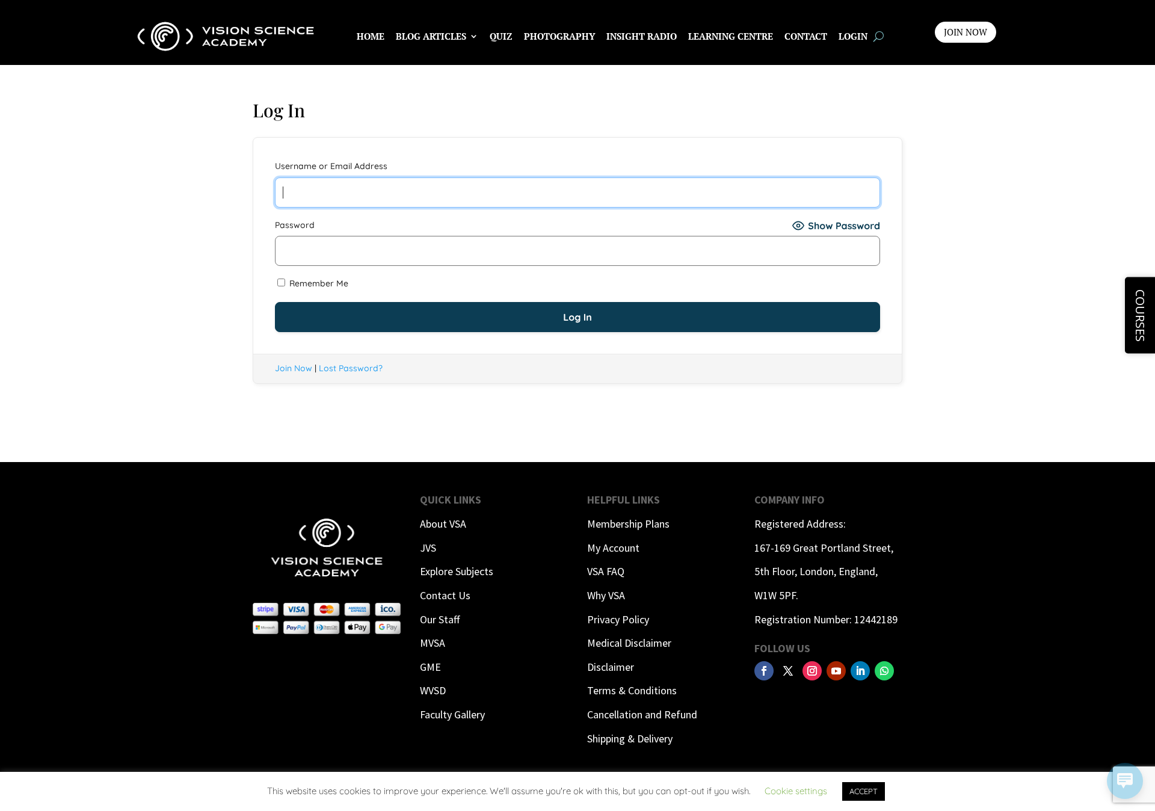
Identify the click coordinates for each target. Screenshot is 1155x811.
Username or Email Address (331, 166)
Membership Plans (628, 524)
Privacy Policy (618, 619)
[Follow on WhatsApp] (884, 670)
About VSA (443, 524)
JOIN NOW (965, 32)
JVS (428, 548)
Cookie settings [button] (796, 791)
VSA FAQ (605, 571)
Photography (559, 36)
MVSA (432, 643)
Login (853, 36)
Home (370, 36)
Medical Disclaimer (629, 643)
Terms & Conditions (632, 690)
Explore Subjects (456, 571)
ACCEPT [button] (863, 791)
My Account (613, 548)
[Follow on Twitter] (788, 670)
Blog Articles (431, 36)
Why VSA (606, 595)
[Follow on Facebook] (764, 670)
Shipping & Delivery (630, 738)
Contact (805, 36)
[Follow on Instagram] (812, 670)
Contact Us (445, 595)
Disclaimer (610, 667)
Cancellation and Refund (642, 714)
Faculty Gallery (452, 714)
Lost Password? (351, 368)
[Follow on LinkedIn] (860, 670)
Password (295, 225)
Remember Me (317, 283)
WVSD (433, 690)
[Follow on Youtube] (836, 670)
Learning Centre (730, 36)
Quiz (501, 36)
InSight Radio (641, 36)
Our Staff (440, 619)
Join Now (293, 368)
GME (430, 667)
